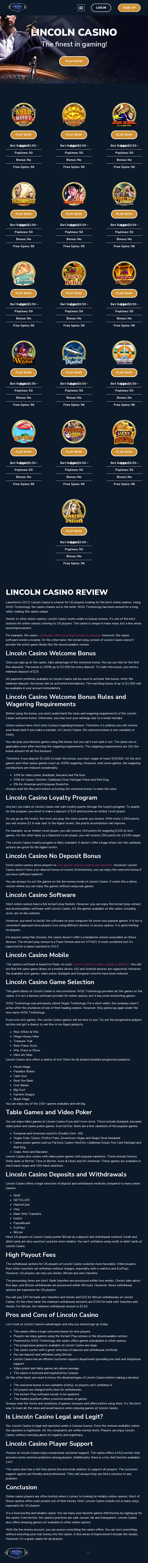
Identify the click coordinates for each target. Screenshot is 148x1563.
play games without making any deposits (84, 865)
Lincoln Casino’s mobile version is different (101, 964)
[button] (81, 7)
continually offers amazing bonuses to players (69, 635)
